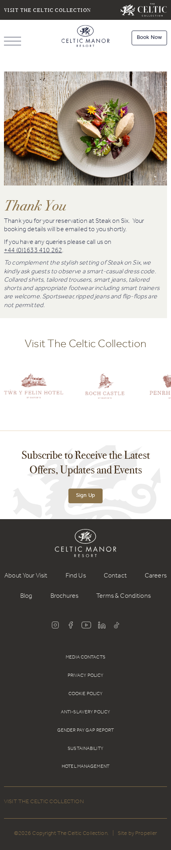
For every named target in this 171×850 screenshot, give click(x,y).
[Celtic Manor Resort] (86, 37)
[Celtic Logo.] (104, 392)
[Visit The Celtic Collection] (143, 10)
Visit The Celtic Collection (47, 9)
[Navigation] (12, 42)
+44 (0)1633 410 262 (33, 251)
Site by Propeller (137, 834)
